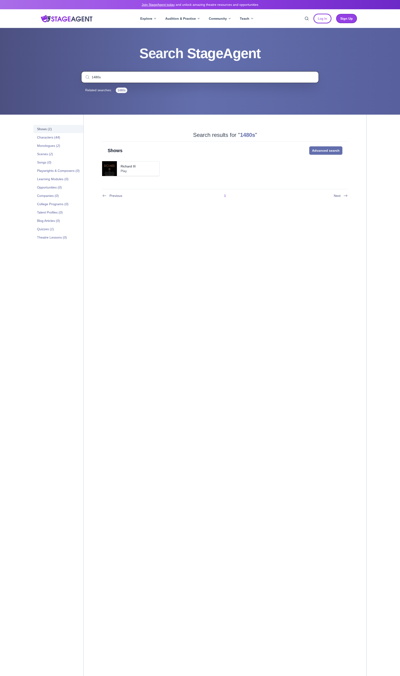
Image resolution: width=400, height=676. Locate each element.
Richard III (128, 166)
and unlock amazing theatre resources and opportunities (200, 4)
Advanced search (326, 150)
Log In (322, 18)
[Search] (306, 18)
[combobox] (200, 77)
